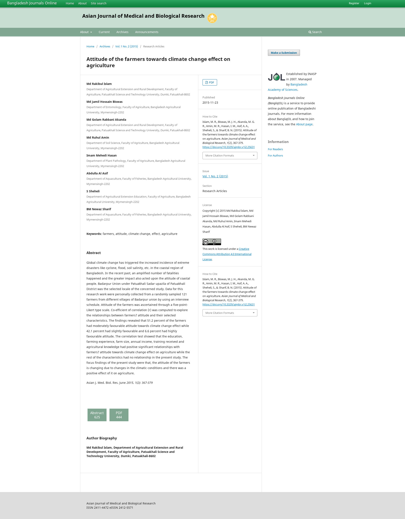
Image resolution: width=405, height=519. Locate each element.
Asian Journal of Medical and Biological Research (143, 15)
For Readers (275, 149)
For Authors (275, 155)
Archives (122, 32)
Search (316, 32)
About (82, 3)
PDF (211, 82)
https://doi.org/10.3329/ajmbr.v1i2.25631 (228, 147)
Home (70, 3)
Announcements (146, 32)
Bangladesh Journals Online (32, 2)
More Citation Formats (219, 155)
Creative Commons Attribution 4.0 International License (226, 254)
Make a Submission (284, 53)
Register (354, 3)
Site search (99, 3)
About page (304, 124)
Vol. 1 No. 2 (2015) (126, 46)
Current (104, 32)
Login (367, 3)
